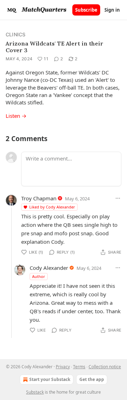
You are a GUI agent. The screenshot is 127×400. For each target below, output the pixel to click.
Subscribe (86, 10)
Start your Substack (49, 379)
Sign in (112, 10)
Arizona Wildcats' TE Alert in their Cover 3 (54, 47)
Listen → (16, 115)
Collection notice (105, 367)
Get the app (91, 379)
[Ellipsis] (117, 198)
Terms (79, 367)
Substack (35, 392)
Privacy (63, 367)
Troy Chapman (38, 198)
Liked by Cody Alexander (52, 207)
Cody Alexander (49, 267)
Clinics (15, 34)
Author (38, 276)
